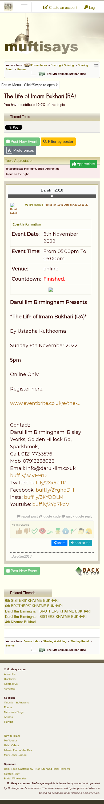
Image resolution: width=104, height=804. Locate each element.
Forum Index (39, 65)
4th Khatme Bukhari (20, 622)
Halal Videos (11, 745)
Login (92, 8)
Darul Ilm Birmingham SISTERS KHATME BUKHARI (46, 617)
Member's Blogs (13, 712)
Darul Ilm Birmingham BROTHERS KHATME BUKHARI (48, 611)
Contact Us (11, 683)
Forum (8, 707)
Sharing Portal (79, 641)
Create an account (62, 8)
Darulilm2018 (52, 190)
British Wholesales (15, 778)
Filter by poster (60, 141)
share (61, 543)
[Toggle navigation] (24, 7)
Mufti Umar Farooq (15, 754)
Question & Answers (16, 702)
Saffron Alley (11, 773)
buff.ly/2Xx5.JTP (47, 483)
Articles (8, 716)
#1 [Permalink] (34, 204)
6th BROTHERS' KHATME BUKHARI (34, 606)
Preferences (23, 150)
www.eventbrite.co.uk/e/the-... (45, 403)
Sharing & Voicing (62, 65)
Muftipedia (10, 740)
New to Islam (12, 735)
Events (21, 69)
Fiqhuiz (8, 721)
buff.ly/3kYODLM (43, 497)
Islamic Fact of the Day (18, 750)
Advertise (9, 688)
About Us (9, 674)
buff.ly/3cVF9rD (28, 475)
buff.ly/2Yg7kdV (50, 504)
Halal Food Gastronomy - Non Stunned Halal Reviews (37, 768)
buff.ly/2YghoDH (55, 490)
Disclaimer (10, 678)
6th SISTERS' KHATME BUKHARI (32, 601)
